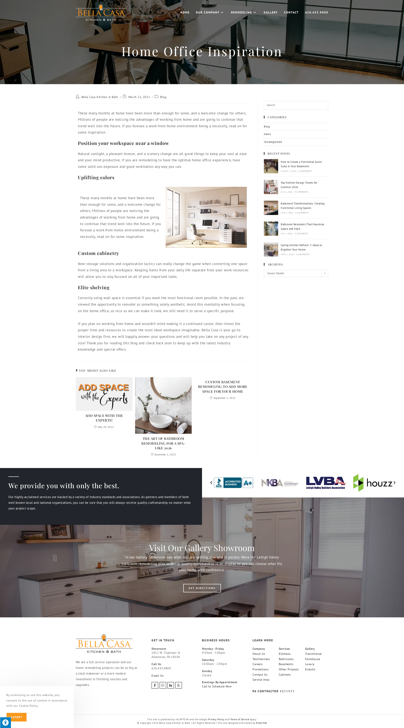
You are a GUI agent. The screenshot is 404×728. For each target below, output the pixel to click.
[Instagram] (162, 685)
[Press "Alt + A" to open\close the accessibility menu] (5, 722)
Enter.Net (261, 722)
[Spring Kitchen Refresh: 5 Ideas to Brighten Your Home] (271, 249)
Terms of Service (239, 719)
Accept (16, 717)
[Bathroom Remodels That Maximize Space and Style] (271, 228)
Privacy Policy (216, 719)
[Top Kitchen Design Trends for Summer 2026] (271, 187)
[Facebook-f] (155, 685)
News (267, 134)
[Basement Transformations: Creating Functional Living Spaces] (271, 208)
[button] (211, 483)
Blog (163, 97)
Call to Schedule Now (216, 686)
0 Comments (305, 171)
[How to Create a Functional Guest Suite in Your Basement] (271, 166)
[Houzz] (170, 685)
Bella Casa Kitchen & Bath (99, 97)
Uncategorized (273, 142)
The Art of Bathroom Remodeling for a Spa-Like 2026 (163, 443)
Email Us (157, 676)
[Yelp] (178, 685)
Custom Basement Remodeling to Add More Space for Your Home (222, 387)
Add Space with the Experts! (104, 417)
